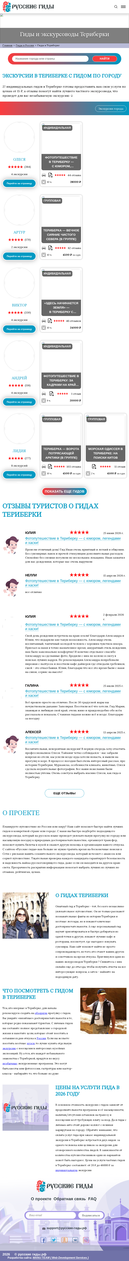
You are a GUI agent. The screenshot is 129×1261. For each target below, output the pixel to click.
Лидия (19, 451)
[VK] (75, 1240)
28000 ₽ (75, 182)
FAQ (92, 1199)
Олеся (19, 160)
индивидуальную (66, 1170)
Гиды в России (25, 45)
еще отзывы (64, 793)
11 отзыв (119, 466)
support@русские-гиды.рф (67, 1228)
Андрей (19, 378)
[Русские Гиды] (28, 6)
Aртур (19, 232)
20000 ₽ (75, 400)
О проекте (41, 1199)
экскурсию (9, 1048)
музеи (31, 1043)
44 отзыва (74, 175)
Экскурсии (110, 108)
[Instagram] (86, 1240)
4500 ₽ (68, 254)
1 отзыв (76, 393)
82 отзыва (74, 248)
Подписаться (91, 1215)
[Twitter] (54, 1240)
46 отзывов (73, 321)
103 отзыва (74, 466)
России (41, 1038)
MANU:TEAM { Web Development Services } (61, 1257)
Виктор (19, 305)
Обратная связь (70, 1199)
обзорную (41, 1013)
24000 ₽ (75, 327)
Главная (7, 45)
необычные (10, 1063)
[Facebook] (43, 1240)
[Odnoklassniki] (64, 1240)
